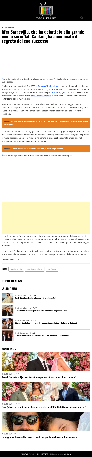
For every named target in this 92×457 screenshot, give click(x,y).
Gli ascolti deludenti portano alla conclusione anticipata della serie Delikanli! (46, 323)
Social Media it (8, 27)
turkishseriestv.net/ (65, 454)
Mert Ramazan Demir (41, 95)
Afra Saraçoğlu (58, 92)
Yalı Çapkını (39, 86)
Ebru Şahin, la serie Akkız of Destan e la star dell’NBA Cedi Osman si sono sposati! (44, 407)
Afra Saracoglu (16, 269)
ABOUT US (24, 454)
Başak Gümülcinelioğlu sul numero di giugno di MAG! (36, 298)
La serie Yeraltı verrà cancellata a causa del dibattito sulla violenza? (42, 336)
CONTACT (43, 454)
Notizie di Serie (20, 320)
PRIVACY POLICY (34, 454)
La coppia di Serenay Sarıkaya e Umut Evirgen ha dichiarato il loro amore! (39, 437)
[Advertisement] (46, 61)
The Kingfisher (53, 86)
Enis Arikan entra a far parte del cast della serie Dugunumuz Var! (41, 310)
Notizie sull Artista (21, 295)
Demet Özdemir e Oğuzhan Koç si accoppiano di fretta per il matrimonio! (39, 377)
